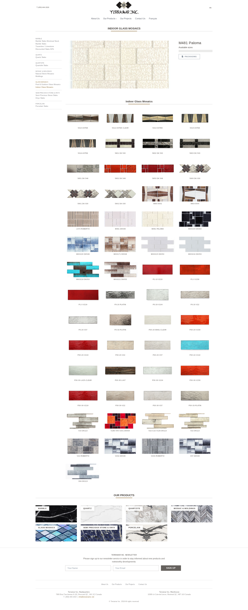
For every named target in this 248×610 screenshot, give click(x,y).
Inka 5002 (157, 204)
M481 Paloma (158, 229)
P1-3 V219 (83, 305)
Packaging (190, 57)
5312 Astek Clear (120, 128)
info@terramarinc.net (86, 597)
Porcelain (40, 104)
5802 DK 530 (157, 153)
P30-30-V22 (120, 405)
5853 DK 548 (157, 178)
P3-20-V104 (158, 305)
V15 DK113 (83, 431)
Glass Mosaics (42, 82)
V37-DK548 (195, 456)
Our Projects (125, 18)
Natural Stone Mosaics (45, 74)
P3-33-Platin (120, 330)
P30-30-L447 (120, 380)
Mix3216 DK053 (195, 254)
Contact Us (140, 18)
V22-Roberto (83, 456)
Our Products (109, 18)
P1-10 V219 (157, 279)
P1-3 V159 (195, 279)
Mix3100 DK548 (83, 254)
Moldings (39, 76)
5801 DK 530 (120, 153)
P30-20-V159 (195, 330)
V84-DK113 (83, 481)
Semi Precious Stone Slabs (47, 95)
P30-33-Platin (195, 405)
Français (153, 18)
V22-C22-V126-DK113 (158, 431)
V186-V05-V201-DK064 (120, 431)
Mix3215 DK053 (157, 254)
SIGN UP (171, 568)
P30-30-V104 (157, 380)
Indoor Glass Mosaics (44, 87)
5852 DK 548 (120, 178)
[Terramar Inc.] (123, 7)
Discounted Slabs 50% (45, 49)
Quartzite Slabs (42, 65)
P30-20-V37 (158, 355)
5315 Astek (195, 128)
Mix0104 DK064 (195, 229)
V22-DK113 (195, 431)
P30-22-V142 (195, 355)
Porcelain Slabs (42, 106)
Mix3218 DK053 (83, 279)
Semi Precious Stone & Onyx (48, 93)
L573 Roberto (83, 229)
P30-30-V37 (158, 405)
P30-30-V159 (195, 380)
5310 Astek (83, 128)
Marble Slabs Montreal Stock (47, 41)
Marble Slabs (41, 44)
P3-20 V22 (195, 305)
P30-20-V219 (83, 355)
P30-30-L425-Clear (83, 380)
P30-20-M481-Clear (157, 330)
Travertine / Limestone (45, 46)
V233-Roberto (157, 456)
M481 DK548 (120, 229)
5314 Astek (158, 128)
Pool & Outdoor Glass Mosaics (48, 84)
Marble (39, 39)
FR (210, 8)
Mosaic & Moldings (44, 71)
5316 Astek (83, 153)
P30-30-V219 (83, 405)
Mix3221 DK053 (120, 279)
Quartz (39, 55)
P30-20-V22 (120, 355)
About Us (95, 18)
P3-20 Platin (120, 305)
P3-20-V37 (83, 330)
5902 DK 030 (120, 204)
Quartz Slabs (41, 57)
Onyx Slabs (40, 98)
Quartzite (40, 63)
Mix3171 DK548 (120, 254)
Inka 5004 (195, 204)
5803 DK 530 (195, 153)
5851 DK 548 (83, 178)
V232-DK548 (120, 456)
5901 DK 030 (83, 204)
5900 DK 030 (195, 178)
